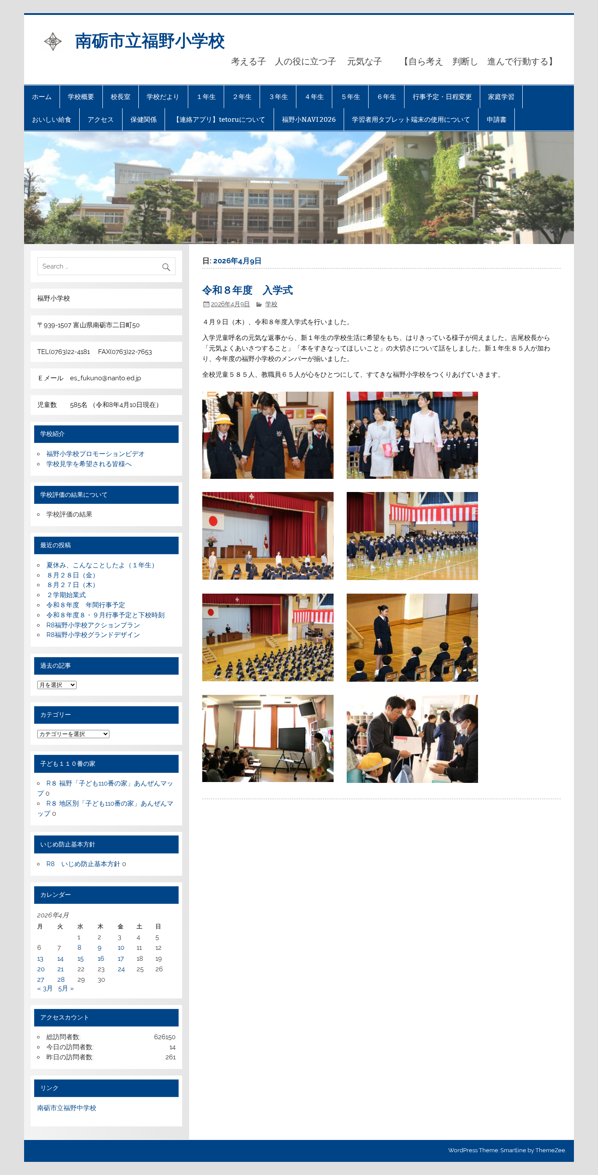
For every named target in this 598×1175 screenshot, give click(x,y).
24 (121, 969)
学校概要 (81, 96)
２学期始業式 (66, 595)
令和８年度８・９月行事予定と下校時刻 (105, 615)
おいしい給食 (51, 119)
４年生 (314, 96)
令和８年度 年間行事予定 (85, 605)
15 (80, 959)
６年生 (386, 96)
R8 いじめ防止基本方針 (83, 864)
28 (61, 980)
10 (121, 948)
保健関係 (143, 119)
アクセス (101, 119)
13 (40, 959)
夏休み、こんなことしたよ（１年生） (102, 565)
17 (121, 959)
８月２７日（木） (72, 585)
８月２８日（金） (72, 575)
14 (60, 959)
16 (101, 959)
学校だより (163, 96)
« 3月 (45, 988)
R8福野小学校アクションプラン (93, 625)
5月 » (66, 988)
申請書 (497, 119)
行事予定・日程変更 (442, 96)
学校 (271, 304)
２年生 (242, 96)
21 (60, 969)
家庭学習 (501, 96)
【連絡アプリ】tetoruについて (219, 119)
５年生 (350, 96)
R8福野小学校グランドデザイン (93, 635)
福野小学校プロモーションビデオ (95, 454)
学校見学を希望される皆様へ (89, 464)
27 (40, 980)
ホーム (42, 96)
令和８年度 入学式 (247, 289)
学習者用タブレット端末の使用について (411, 119)
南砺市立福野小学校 (150, 39)
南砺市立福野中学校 (66, 1108)
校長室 (120, 96)
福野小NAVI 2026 (309, 119)
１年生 (206, 96)
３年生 (278, 96)
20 (41, 969)
